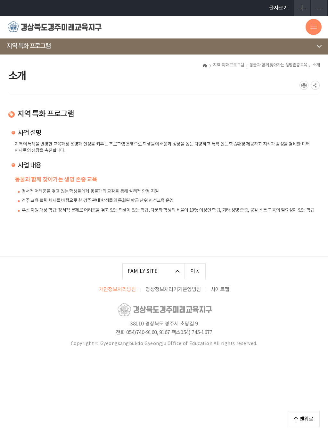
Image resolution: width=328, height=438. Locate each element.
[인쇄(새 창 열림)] (303, 85)
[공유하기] (315, 85)
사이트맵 (220, 289)
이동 (195, 271)
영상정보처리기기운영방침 (173, 289)
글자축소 (319, 8)
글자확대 (302, 8)
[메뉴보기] (314, 27)
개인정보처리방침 (117, 289)
